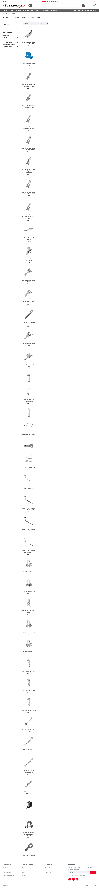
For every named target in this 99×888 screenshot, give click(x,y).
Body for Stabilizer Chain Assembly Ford (28, 64)
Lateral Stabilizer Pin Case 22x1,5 (28, 259)
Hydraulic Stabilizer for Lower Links (29, 238)
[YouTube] (77, 879)
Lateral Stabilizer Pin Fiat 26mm (28, 280)
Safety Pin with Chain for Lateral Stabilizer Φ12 (29, 487)
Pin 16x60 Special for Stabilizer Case (28, 400)
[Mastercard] (91, 886)
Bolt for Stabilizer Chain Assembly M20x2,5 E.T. (28, 127)
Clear (17, 17)
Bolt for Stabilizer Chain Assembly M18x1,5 (28, 106)
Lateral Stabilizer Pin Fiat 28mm (28, 344)
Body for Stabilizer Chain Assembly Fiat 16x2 (28, 43)
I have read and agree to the (79, 875)
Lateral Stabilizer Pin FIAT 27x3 (29, 323)
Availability (7, 24)
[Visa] (87, 886)
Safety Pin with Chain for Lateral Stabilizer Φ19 (29, 551)
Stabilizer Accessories (11, 13)
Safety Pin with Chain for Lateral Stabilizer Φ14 (29, 508)
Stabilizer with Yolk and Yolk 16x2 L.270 (29, 792)
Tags (5, 27)
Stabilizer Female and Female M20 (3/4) (28, 771)
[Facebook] (69, 879)
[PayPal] (94, 886)
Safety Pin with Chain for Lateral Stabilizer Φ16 (29, 530)
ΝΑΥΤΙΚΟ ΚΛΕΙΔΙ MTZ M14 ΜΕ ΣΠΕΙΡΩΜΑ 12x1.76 (28, 834)
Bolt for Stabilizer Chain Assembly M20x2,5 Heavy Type (28, 171)
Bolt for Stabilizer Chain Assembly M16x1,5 (28, 85)
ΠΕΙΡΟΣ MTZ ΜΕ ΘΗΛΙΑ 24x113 (29, 856)
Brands (6, 21)
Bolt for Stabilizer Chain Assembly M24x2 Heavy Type (28, 193)
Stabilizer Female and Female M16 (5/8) (28, 750)
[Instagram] (73, 879)
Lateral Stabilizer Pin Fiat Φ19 (28, 365)
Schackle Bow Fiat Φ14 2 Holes (28, 611)
